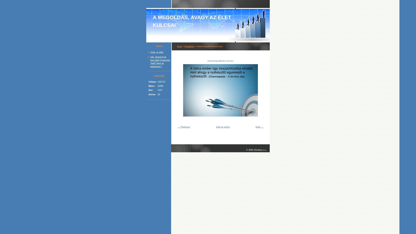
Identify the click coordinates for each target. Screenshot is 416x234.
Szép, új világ (156, 52)
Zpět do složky (223, 127)
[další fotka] (259, 90)
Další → (259, 127)
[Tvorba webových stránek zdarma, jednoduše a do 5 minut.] (266, 150)
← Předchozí (184, 127)
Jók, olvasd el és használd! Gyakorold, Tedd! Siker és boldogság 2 (160, 62)
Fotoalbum (189, 46)
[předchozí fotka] (181, 90)
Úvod (179, 46)
